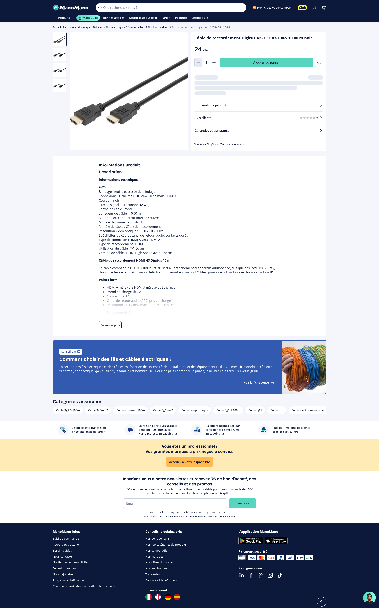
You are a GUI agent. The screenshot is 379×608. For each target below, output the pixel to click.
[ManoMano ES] (177, 597)
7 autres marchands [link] (232, 144)
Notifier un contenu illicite (70, 562)
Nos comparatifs (156, 550)
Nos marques (154, 556)
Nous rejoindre (63, 574)
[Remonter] (321, 602)
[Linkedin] (241, 575)
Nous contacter (63, 556)
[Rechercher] (100, 7)
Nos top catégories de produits (166, 544)
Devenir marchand (65, 568)
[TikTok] (280, 575)
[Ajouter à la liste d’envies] (319, 62)
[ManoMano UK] (158, 597)
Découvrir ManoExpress (161, 580)
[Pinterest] (260, 575)
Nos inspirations (156, 568)
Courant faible (135, 27)
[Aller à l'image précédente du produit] (78, 92)
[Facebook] (251, 575)
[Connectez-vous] (314, 7)
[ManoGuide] (369, 598)
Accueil (57, 27)
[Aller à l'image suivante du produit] (180, 92)
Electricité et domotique (77, 27)
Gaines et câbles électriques (109, 27)
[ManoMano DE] (168, 597)
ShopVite (212, 144)
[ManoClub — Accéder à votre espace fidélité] (302, 7)
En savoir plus (227, 516)
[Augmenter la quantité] (214, 62)
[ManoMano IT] (148, 597)
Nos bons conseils (157, 538)
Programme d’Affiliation (68, 580)
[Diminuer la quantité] (198, 62)
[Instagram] (270, 575)
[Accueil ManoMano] (71, 7)
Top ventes (152, 574)
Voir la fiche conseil (257, 382)
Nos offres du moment (160, 562)
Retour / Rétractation (67, 544)
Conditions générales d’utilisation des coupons (84, 586)
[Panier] (323, 7)
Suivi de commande (66, 538)
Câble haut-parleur (157, 27)
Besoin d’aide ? (62, 550)
